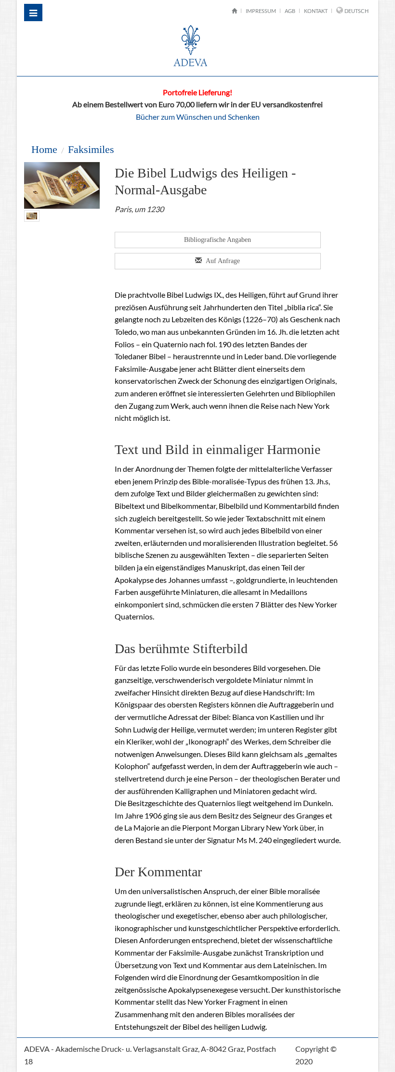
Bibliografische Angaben (217, 239)
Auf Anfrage (222, 261)
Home (44, 149)
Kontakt (316, 11)
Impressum (261, 11)
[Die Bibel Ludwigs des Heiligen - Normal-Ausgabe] (32, 214)
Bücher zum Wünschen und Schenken (198, 116)
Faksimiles (91, 149)
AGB (290, 11)
